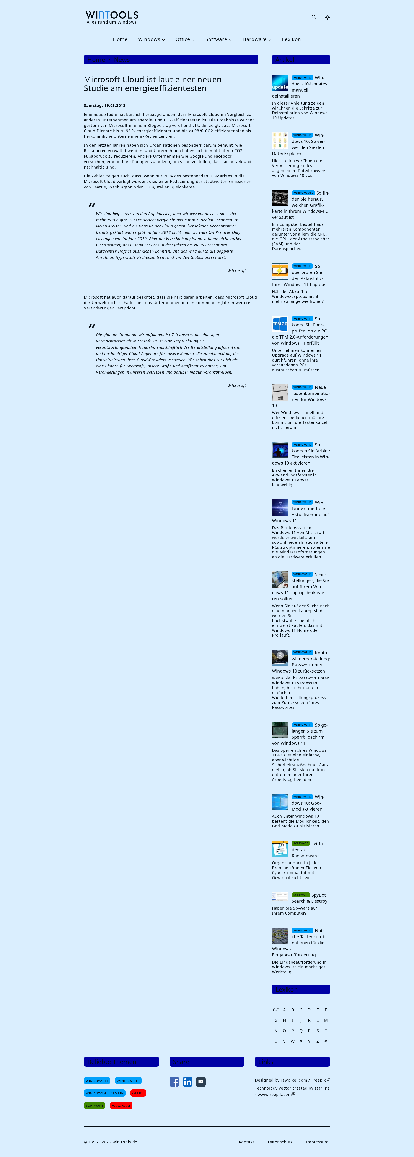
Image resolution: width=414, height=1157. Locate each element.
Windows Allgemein (105, 1093)
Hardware (255, 39)
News (122, 59)
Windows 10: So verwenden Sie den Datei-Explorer (298, 144)
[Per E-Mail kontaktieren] (201, 1082)
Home (120, 39)
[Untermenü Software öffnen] (229, 39)
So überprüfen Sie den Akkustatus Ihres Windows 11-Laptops (299, 275)
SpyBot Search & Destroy (309, 898)
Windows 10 (128, 1080)
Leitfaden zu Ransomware (308, 850)
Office (183, 39)
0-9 (276, 1010)
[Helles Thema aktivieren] (327, 17)
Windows (149, 39)
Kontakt (246, 1141)
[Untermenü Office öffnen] (192, 39)
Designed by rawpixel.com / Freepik (290, 1080)
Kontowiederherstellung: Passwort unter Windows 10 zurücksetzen (301, 662)
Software (216, 39)
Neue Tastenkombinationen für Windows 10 (301, 396)
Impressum (317, 1141)
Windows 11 (97, 1080)
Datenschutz (280, 1141)
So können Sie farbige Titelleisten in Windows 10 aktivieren (301, 454)
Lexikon (291, 39)
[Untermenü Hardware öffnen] (269, 39)
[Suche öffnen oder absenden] (313, 17)
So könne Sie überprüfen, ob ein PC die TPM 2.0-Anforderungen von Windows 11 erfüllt (300, 331)
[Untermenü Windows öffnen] (162, 39)
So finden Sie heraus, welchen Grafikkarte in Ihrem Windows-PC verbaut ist (300, 205)
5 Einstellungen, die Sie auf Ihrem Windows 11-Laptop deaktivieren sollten (300, 586)
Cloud (214, 114)
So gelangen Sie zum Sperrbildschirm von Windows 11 (300, 734)
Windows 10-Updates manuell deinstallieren (299, 87)
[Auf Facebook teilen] (174, 1082)
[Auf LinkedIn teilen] (187, 1082)
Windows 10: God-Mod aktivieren (308, 803)
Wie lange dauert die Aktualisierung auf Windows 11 (300, 511)
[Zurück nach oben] (403, 1146)
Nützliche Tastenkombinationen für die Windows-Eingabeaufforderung (300, 943)
